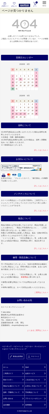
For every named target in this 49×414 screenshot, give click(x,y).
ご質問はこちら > (41, 292)
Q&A (27, 367)
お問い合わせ (8, 398)
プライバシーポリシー (33, 398)
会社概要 (6, 405)
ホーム (5, 367)
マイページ (34, 356)
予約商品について (31, 392)
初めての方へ (8, 380)
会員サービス (30, 373)
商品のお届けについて (11, 386)
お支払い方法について (33, 386)
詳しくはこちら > (41, 150)
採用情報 (28, 405)
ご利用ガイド (8, 373)
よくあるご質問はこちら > (37, 330)
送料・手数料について (11, 392)
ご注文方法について (32, 380)
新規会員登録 (17, 356)
